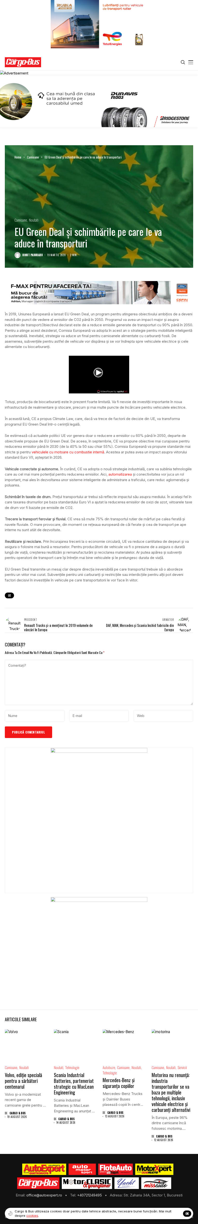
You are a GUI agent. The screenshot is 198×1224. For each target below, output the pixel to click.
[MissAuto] (156, 1183)
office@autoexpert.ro (44, 1195)
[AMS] (82, 1169)
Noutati (33, 220)
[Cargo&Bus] (38, 1183)
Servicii (182, 1067)
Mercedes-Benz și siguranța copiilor (118, 1082)
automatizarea (120, 474)
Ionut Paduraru (32, 255)
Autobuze (109, 1067)
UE (9, 595)
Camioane (33, 157)
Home (17, 157)
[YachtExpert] (126, 1183)
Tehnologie (72, 1067)
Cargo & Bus (18, 1113)
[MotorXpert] (154, 1169)
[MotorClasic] (87, 1183)
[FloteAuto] (115, 1169)
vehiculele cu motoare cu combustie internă (68, 452)
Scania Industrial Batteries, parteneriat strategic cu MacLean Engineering (74, 1083)
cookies (32, 1215)
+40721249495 (90, 1195)
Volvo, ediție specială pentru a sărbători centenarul (23, 1080)
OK (187, 1213)
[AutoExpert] (44, 1169)
